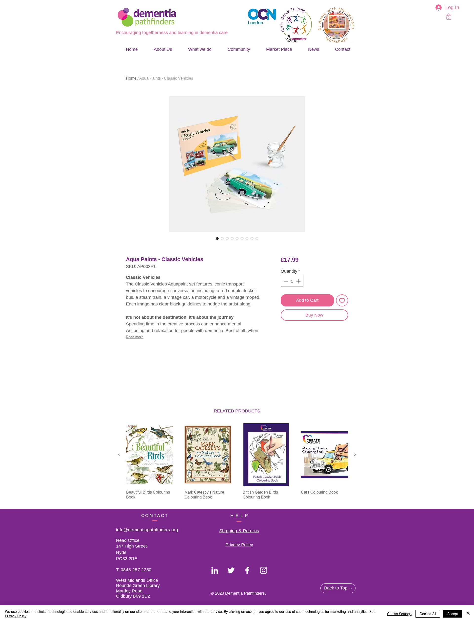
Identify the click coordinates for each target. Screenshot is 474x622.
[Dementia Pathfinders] (214, 570)
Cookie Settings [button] (399, 613)
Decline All (428, 613)
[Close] (468, 613)
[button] (448, 17)
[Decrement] (285, 281)
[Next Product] (355, 454)
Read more (134, 337)
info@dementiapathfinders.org (147, 529)
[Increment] (299, 281)
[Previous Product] (119, 454)
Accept (452, 613)
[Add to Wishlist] (342, 300)
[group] (237, 464)
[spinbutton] (292, 281)
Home (131, 78)
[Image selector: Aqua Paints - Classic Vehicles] (217, 238)
